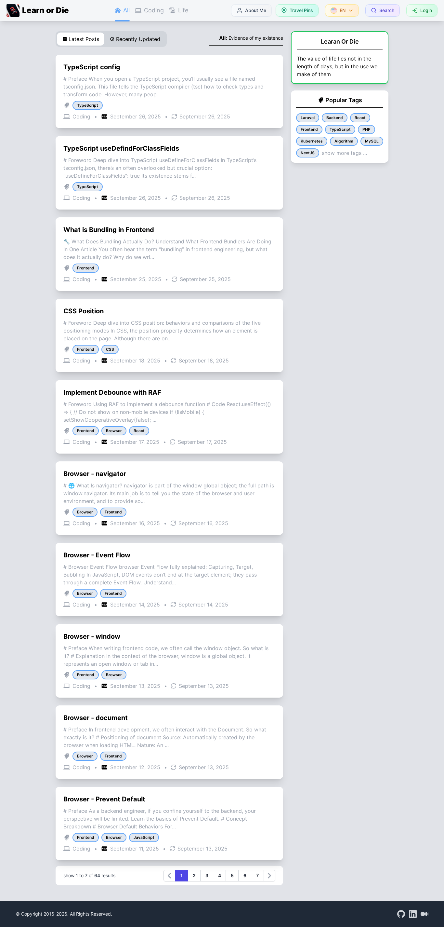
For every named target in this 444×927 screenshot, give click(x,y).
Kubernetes (312, 141)
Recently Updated (138, 39)
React (360, 117)
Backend (334, 117)
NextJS (308, 152)
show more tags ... (344, 153)
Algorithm (343, 141)
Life (183, 10)
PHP (366, 129)
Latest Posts (84, 39)
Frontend (309, 129)
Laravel (308, 117)
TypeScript (340, 129)
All (126, 10)
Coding (154, 10)
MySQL (372, 141)
